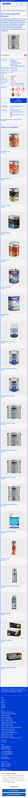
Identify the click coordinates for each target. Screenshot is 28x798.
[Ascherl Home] (6, 4)
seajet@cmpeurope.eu (20, 65)
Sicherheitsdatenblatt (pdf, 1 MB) (17, 112)
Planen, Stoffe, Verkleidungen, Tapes (11, 737)
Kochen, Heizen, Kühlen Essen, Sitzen (11, 727)
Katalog (3, 706)
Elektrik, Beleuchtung (7, 724)
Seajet (12, 60)
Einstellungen (14, 786)
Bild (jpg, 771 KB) (14, 110)
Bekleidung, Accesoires (7, 712)
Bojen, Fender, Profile (6, 720)
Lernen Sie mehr (10, 782)
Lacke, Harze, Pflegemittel (8, 730)
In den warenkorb (18, 100)
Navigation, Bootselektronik (8, 722)
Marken (3, 702)
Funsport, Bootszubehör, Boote (9, 732)
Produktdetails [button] (5, 55)
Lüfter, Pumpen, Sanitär (7, 725)
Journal (3, 707)
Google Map (4, 757)
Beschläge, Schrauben (7, 736)
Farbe (2, 76)
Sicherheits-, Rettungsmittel (8, 713)
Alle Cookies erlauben (14, 794)
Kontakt (3, 701)
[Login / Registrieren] (17, 4)
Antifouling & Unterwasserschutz (13, 10)
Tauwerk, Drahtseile (6, 717)
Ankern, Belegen (5, 715)
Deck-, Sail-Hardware (6, 718)
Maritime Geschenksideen (8, 729)
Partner (3, 704)
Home (2, 699)
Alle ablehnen (14, 790)
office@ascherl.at (6, 754)
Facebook (3, 742)
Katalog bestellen (5, 758)
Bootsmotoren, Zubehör (7, 734)
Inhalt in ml (4, 78)
